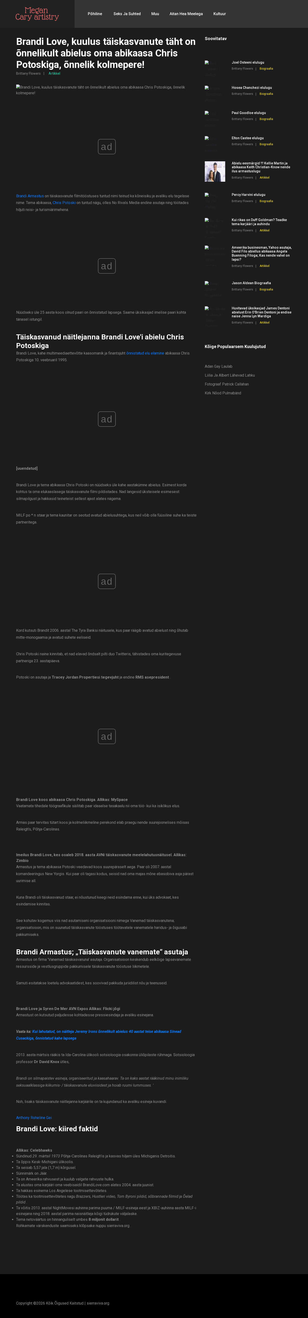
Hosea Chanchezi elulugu (252, 88)
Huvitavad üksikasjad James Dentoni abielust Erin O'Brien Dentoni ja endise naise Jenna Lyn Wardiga (261, 312)
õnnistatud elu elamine (145, 353)
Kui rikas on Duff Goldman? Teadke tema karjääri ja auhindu (259, 222)
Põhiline (95, 14)
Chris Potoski (64, 202)
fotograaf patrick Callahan (227, 384)
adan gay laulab (218, 366)
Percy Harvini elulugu (248, 195)
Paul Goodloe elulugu (249, 113)
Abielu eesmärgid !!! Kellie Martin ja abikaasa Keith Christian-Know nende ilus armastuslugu (261, 167)
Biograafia (266, 68)
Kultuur (219, 14)
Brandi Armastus (30, 196)
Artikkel (54, 73)
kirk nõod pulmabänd (223, 393)
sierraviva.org (98, 1303)
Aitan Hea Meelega (186, 14)
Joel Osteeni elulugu (248, 62)
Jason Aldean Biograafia (251, 283)
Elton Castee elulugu (248, 138)
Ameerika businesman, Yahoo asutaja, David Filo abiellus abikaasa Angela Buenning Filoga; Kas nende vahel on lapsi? (262, 253)
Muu (155, 14)
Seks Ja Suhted (127, 14)
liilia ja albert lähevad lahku (230, 375)
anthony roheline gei (34, 1117)
